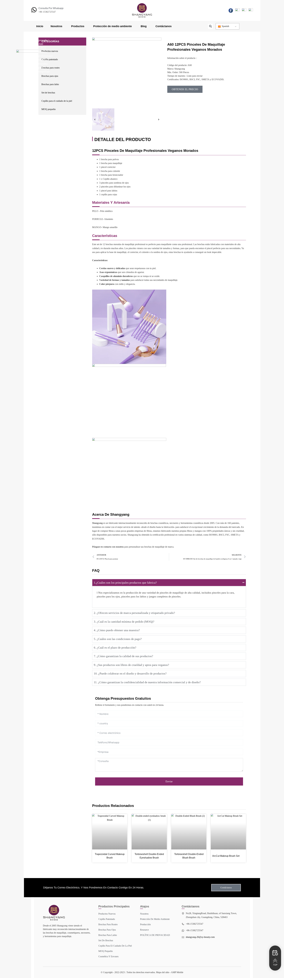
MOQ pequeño (48, 109)
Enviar (169, 781)
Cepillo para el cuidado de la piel (56, 101)
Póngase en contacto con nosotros (108, 546)
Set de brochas (48, 92)
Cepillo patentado (49, 59)
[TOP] (275, 960)
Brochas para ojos (49, 76)
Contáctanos (163, 26)
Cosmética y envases (108, 956)
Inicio (39, 26)
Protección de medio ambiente (112, 26)
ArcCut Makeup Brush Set (225, 856)
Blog (144, 26)
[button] (210, 26)
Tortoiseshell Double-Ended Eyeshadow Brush (149, 856)
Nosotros (56, 26)
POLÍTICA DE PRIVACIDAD (155, 935)
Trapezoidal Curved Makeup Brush (110, 856)
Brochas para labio (50, 84)
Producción (145, 924)
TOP (275, 965)
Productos (77, 26)
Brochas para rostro (50, 67)
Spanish (225, 26)
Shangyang (97, 523)
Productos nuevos (49, 51)
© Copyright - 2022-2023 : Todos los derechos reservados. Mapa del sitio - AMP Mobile (142, 972)
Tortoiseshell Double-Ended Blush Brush (189, 856)
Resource (144, 929)
